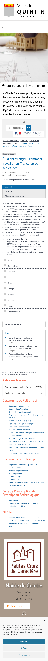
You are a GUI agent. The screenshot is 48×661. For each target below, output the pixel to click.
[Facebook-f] (24, 613)
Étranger (24, 140)
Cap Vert (11, 272)
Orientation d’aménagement (20, 412)
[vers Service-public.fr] (28, 134)
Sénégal (10, 300)
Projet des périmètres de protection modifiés (26, 482)
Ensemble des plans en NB (19, 444)
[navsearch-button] (3, 28)
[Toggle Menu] (45, 23)
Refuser (24, 648)
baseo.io (24, 374)
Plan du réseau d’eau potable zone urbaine (26, 441)
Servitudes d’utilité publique (20, 421)
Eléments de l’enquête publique (21, 424)
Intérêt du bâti (14, 479)
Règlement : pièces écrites (19, 406)
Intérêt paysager (15, 476)
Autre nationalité (13, 312)
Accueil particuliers (11, 140)
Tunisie (10, 306)
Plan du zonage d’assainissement (22, 438)
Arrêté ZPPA (13, 500)
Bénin (9, 260)
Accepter (24, 641)
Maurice (10, 294)
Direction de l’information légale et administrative (20, 372)
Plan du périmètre (16, 473)
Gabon (10, 283)
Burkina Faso (12, 266)
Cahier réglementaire (17, 485)
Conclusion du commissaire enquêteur (24, 453)
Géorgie (10, 289)
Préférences (24, 655)
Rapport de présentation (18, 409)
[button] (44, 620)
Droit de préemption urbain (19, 430)
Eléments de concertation (19, 427)
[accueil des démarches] (24, 122)
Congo (10, 277)
